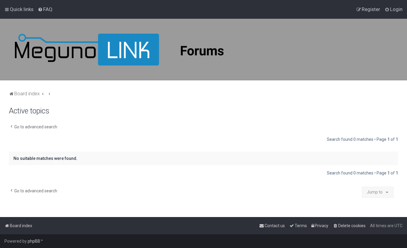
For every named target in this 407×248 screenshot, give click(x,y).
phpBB (34, 241)
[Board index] (119, 49)
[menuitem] (45, 9)
